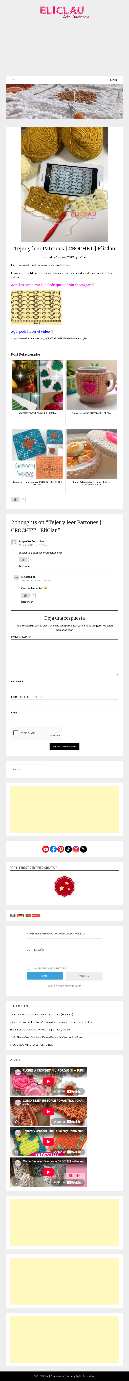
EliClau (82, 257)
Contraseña (36, 949)
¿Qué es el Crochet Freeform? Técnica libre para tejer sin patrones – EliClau (51, 1021)
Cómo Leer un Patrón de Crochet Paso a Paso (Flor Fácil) (41, 1014)
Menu (113, 79)
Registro (84, 975)
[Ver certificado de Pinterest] (64, 887)
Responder (24, 566)
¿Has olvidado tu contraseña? (64, 985)
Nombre (17, 681)
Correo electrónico (26, 696)
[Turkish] (38, 915)
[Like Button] (15, 499)
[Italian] (25, 915)
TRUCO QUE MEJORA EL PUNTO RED (31, 1044)
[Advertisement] (64, 51)
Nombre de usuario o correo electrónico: (57, 933)
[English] (12, 915)
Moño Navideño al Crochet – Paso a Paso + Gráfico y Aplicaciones (46, 1037)
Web (14, 712)
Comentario (21, 637)
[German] (20, 915)
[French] (16, 915)
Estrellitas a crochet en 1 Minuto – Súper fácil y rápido (40, 1029)
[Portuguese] (29, 915)
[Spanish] (34, 915)
